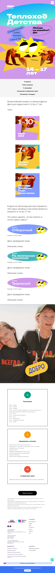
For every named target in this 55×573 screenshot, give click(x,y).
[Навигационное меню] (52, 2)
